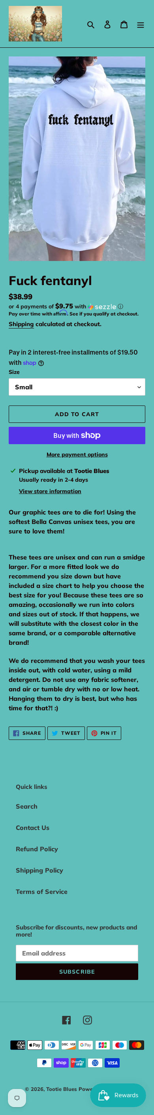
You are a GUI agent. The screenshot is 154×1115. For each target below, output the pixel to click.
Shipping (21, 324)
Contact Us (32, 828)
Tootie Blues (62, 1089)
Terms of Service (42, 891)
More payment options (77, 454)
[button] (66, 306)
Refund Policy (37, 849)
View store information (50, 491)
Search (27, 806)
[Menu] (140, 23)
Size (14, 371)
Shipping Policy (39, 870)
